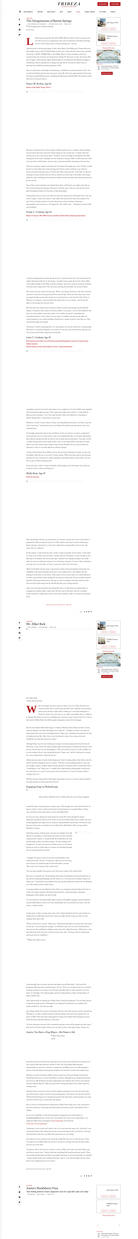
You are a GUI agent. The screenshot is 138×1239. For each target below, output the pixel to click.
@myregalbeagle (57, 1121)
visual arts (100, 64)
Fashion (40, 12)
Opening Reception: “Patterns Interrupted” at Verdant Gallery (110, 67)
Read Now (104, 28)
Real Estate (51, 12)
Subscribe (112, 28)
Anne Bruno (31, 1194)
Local (78, 12)
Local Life (29, 18)
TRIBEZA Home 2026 (112, 37)
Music (69, 12)
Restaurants (28, 12)
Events (113, 12)
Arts (61, 12)
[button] (98, 58)
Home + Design (90, 12)
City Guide (102, 12)
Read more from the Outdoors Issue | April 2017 (59, 605)
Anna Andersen (32, 627)
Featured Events (109, 48)
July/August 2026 (112, 23)
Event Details (107, 73)
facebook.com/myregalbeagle (37, 1123)
